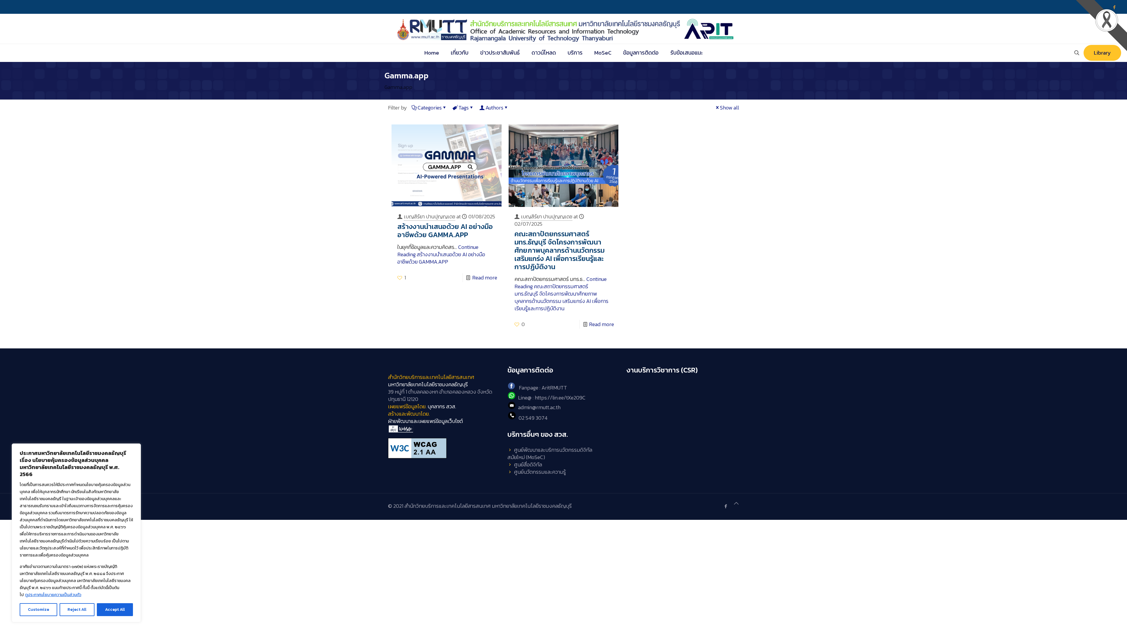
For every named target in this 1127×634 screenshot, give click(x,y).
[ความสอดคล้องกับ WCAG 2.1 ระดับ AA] (444, 448)
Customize (38, 609)
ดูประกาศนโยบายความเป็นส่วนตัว (53, 595)
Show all (729, 108)
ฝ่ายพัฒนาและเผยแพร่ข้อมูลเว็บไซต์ (425, 421)
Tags (463, 108)
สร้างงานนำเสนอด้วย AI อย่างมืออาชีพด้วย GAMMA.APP (445, 230)
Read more (484, 277)
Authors (494, 108)
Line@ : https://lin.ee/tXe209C (552, 398)
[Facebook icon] (725, 506)
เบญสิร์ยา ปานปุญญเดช (429, 216)
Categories (430, 108)
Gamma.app (398, 87)
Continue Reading (441, 254)
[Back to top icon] (736, 503)
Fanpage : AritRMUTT (543, 388)
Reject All (77, 609)
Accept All (115, 609)
